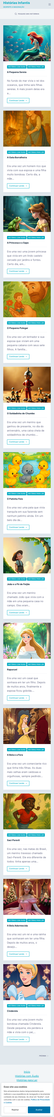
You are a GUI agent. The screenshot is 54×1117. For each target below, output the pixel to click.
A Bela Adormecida (17, 925)
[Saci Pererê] (27, 811)
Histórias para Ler (36, 67)
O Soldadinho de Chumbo (21, 413)
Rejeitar (15, 1110)
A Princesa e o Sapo (18, 242)
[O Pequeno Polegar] (27, 299)
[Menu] (49, 4)
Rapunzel (12, 669)
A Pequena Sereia (16, 72)
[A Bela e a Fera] (27, 726)
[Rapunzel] (27, 641)
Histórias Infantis (16, 3)
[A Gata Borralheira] (27, 129)
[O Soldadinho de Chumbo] (27, 385)
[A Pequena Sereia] (27, 43)
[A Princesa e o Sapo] (27, 214)
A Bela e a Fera (15, 755)
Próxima (42, 1056)
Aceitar (39, 1110)
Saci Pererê (13, 840)
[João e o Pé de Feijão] (27, 555)
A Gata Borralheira (17, 157)
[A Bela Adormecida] (27, 897)
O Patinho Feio (15, 499)
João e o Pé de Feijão (18, 584)
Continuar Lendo (17, 101)
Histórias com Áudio (16, 67)
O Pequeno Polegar (17, 328)
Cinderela (12, 1011)
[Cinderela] (27, 982)
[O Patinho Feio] (27, 470)
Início (27, 1071)
